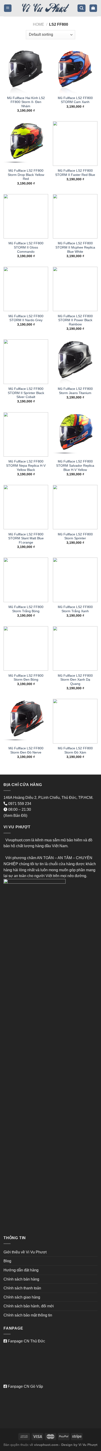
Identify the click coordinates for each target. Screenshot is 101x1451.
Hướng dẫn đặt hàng (21, 1270)
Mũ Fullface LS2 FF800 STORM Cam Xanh (75, 100)
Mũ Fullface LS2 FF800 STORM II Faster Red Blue (75, 173)
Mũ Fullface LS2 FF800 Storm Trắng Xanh (75, 609)
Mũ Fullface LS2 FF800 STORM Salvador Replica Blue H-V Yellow (75, 465)
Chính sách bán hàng (21, 1279)
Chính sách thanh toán (22, 1288)
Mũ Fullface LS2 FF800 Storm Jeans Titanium (75, 391)
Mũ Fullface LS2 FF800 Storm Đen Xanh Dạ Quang (75, 680)
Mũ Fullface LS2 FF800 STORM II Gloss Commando (25, 247)
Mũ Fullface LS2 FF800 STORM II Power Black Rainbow (75, 320)
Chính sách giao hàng (22, 1297)
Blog (7, 1261)
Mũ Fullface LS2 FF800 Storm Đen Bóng (25, 678)
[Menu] (8, 8)
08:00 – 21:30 (19, 809)
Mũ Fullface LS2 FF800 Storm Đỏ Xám (75, 750)
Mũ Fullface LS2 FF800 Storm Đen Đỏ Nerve (25, 750)
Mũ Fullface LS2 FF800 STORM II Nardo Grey (25, 318)
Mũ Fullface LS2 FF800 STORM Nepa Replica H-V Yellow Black (26, 465)
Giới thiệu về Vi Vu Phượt (25, 1252)
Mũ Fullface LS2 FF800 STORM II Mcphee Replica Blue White (75, 247)
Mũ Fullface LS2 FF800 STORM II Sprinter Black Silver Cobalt (26, 393)
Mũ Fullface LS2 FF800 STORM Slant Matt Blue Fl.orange (26, 538)
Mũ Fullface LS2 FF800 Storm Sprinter (75, 536)
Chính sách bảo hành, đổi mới (29, 1306)
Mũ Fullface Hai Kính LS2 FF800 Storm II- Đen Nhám (26, 102)
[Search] (81, 8)
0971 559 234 (19, 804)
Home (38, 24)
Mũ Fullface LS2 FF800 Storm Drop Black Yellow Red (26, 175)
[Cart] (93, 8)
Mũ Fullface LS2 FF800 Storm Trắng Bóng (25, 609)
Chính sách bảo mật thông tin (28, 1315)
